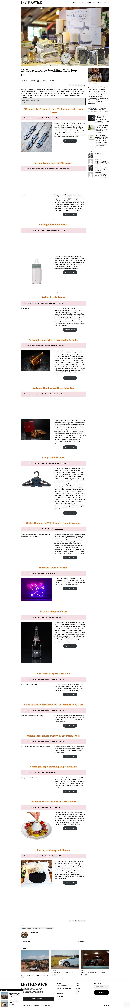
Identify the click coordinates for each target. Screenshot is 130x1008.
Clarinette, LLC (56, 807)
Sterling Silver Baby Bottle (53, 224)
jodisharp (57, 118)
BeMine (54, 772)
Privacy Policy (60, 996)
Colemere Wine (60, 617)
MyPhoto (61, 303)
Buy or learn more (70, 140)
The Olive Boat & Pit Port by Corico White (53, 801)
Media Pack (60, 991)
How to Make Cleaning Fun (102, 155)
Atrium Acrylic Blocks (53, 297)
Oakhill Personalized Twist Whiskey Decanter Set (53, 735)
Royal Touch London (60, 230)
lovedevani (62, 679)
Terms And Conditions (62, 999)
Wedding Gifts (49, 928)
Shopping (78, 988)
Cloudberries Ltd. (64, 168)
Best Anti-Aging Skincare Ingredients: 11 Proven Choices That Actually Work (98, 109)
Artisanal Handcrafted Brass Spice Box (53, 388)
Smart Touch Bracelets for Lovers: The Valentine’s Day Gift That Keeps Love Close (102, 163)
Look (77, 993)
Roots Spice (60, 345)
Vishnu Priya (98, 172)
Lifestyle (78, 991)
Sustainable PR (64, 463)
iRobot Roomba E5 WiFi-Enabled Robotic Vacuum (53, 523)
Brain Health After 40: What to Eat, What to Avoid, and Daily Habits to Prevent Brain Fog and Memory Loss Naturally (102, 140)
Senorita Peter (98, 166)
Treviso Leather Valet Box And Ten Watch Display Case (53, 704)
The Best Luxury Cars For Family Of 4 (34, 976)
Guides (34, 80)
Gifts (30, 80)
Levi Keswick (44, 80)
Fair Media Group (46, 1005)
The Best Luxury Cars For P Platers (62, 974)
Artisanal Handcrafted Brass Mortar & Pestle (53, 339)
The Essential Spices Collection (53, 673)
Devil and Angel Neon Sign (53, 567)
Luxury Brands (26, 928)
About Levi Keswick (62, 985)
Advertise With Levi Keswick (64, 988)
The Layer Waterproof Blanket (53, 850)
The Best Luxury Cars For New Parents (93, 974)
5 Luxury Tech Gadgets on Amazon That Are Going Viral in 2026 (102, 118)
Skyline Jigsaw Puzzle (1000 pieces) (53, 163)
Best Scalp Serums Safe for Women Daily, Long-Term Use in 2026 (101, 128)
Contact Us (60, 993)
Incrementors (59, 529)
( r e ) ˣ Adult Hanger (53, 457)
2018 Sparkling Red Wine (53, 611)
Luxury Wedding (38, 928)
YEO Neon (59, 573)
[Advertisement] (53, 183)
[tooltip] (70, 85)
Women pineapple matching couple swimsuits (53, 766)
